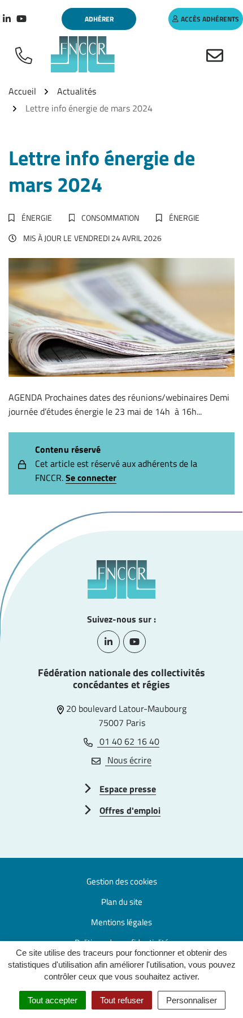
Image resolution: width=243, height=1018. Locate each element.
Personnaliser (191, 1000)
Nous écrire (128, 760)
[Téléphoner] (26, 54)
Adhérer (99, 19)
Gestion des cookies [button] (121, 881)
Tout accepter (52, 1000)
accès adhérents (210, 19)
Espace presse (127, 789)
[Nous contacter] (217, 54)
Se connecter (91, 477)
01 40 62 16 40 (128, 741)
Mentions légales (121, 922)
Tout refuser (122, 1000)
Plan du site (121, 901)
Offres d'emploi (129, 810)
